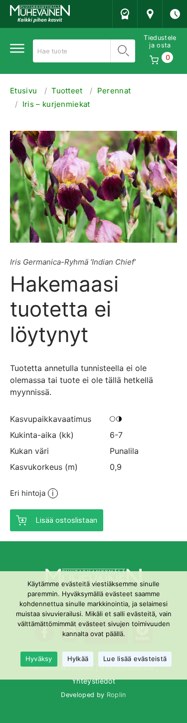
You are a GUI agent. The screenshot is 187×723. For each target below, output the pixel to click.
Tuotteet (67, 90)
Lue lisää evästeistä (135, 659)
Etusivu (23, 90)
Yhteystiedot (93, 681)
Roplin (116, 695)
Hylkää (78, 659)
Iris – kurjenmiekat (56, 104)
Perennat (114, 90)
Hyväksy (38, 659)
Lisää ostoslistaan (66, 520)
